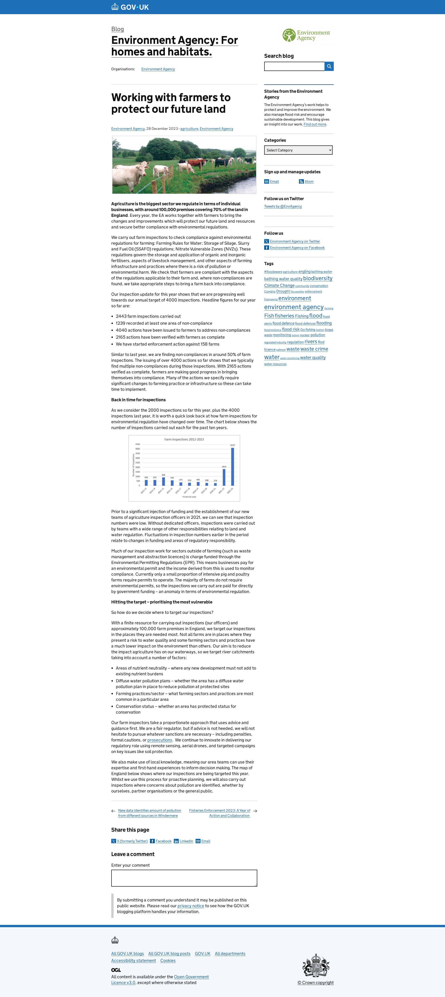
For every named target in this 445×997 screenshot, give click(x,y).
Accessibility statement (133, 960)
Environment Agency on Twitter (295, 241)
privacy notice (191, 905)
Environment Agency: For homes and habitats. (174, 45)
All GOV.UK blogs (127, 953)
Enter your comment (130, 865)
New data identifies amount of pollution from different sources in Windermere (149, 813)
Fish (269, 315)
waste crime (314, 349)
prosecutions (159, 740)
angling (304, 271)
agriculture (189, 128)
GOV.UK (202, 953)
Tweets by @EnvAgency (283, 206)
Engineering (271, 299)
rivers (311, 341)
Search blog (279, 55)
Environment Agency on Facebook (297, 247)
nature (295, 335)
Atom (309, 181)
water (272, 357)
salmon (281, 350)
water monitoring (289, 358)
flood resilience (272, 329)
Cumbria (270, 291)
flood (315, 315)
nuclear (305, 335)
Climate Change (279, 285)
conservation (319, 286)
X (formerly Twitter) (132, 841)
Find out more (315, 124)
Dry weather (297, 291)
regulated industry (275, 342)
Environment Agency (158, 69)
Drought (283, 291)
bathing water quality (283, 278)
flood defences (305, 323)
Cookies (168, 960)
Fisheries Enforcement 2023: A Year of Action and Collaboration (219, 813)
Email (205, 841)
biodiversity (318, 278)
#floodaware (273, 271)
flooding (324, 323)
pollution (318, 335)
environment (294, 298)
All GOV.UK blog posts (169, 953)
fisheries (284, 315)
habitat (320, 329)
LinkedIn (186, 841)
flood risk (291, 329)
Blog (117, 29)
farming (328, 308)
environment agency (294, 307)
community (302, 286)
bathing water (321, 271)
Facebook (164, 841)
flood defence (283, 323)
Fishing (301, 316)
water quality (313, 357)
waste (293, 349)
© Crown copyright (316, 982)
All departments (230, 953)
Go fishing (307, 329)
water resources (275, 364)
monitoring (282, 335)
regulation (295, 342)
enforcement (313, 291)
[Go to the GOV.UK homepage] (130, 7)
